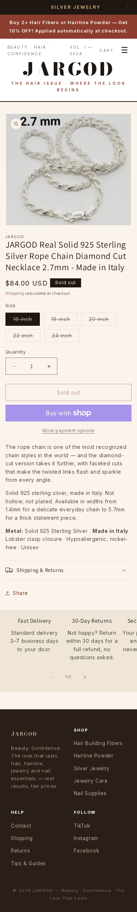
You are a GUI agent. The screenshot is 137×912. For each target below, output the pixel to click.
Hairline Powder (94, 756)
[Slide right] (85, 677)
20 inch (103, 321)
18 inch (64, 321)
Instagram (86, 838)
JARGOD (24, 733)
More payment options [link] (68, 430)
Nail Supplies (90, 793)
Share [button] (20, 593)
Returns (20, 851)
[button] (68, 570)
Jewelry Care (91, 781)
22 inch (27, 337)
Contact (21, 826)
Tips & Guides (28, 863)
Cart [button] (106, 50)
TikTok (82, 826)
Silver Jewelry (92, 768)
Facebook (86, 851)
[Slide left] (53, 677)
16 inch (26, 321)
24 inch (66, 337)
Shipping (14, 293)
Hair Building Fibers (98, 743)
